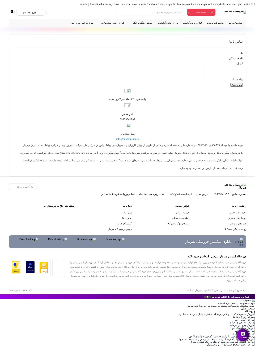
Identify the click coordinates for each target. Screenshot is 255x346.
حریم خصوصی (182, 212)
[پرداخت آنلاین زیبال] (30, 272)
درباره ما (128, 212)
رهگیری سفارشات (180, 218)
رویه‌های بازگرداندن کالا (235, 229)
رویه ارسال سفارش (237, 218)
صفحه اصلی (248, 308)
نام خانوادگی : (235, 58)
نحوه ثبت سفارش (238, 212)
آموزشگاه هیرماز (124, 223)
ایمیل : (239, 63)
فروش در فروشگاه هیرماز (120, 229)
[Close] (1, 296)
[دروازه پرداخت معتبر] (16, 272)
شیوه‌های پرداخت (238, 223)
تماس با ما (127, 218)
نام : (240, 53)
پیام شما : (237, 79)
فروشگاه (250, 311)
